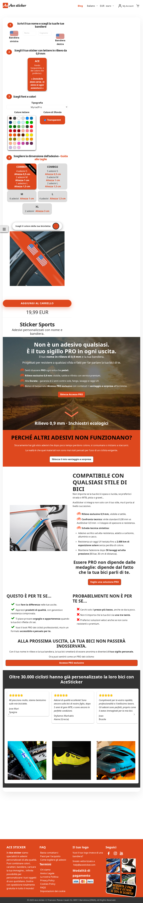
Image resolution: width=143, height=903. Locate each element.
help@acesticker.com (84, 864)
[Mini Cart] (137, 6)
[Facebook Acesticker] (109, 853)
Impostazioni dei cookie (52, 891)
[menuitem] (4, 229)
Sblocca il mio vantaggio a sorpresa (71, 459)
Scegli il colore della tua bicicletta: (33, 226)
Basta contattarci (49, 852)
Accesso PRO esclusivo (71, 662)
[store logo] (15, 5)
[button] (107, 6)
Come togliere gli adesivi (53, 859)
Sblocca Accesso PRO (71, 394)
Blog (80, 5)
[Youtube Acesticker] (121, 853)
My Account (128, 6)
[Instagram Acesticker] (115, 853)
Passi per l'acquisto (50, 856)
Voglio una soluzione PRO (104, 581)
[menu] (4, 229)
